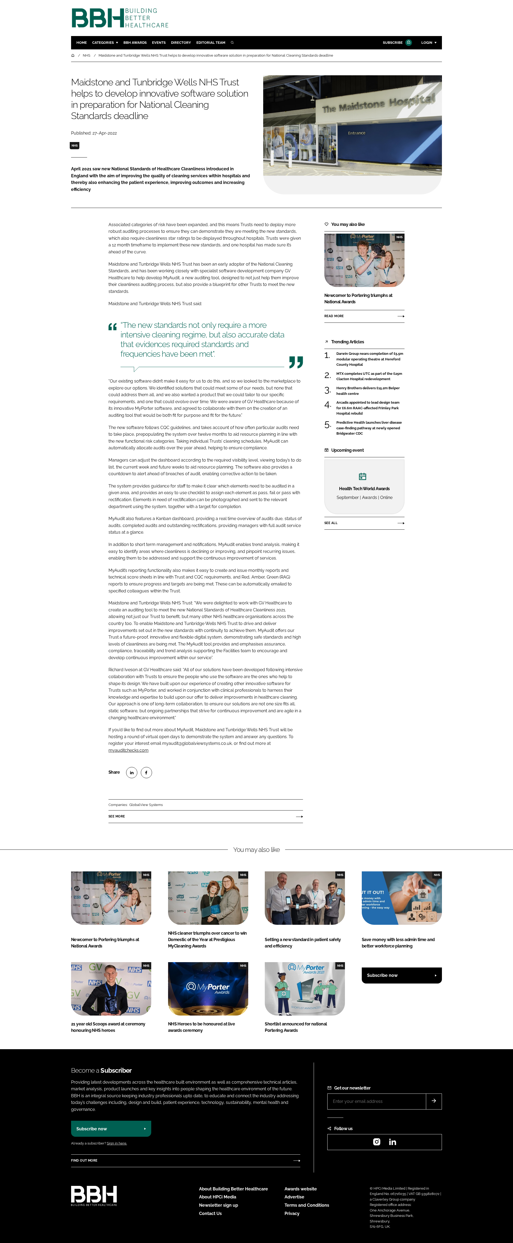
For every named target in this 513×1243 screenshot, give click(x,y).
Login (426, 43)
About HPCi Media (217, 1196)
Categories (103, 43)
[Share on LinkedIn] (131, 772)
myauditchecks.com (128, 750)
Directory (181, 43)
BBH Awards (135, 43)
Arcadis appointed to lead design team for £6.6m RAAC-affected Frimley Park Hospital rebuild (370, 408)
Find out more (84, 1160)
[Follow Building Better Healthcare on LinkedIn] (392, 1143)
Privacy (292, 1213)
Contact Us (210, 1213)
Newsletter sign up (218, 1205)
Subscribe (393, 43)
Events (159, 43)
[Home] (73, 55)
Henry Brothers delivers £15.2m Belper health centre (370, 391)
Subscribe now (382, 975)
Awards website (301, 1188)
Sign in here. (117, 1143)
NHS (75, 145)
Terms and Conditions (307, 1205)
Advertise (294, 1196)
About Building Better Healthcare (233, 1188)
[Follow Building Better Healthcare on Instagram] (376, 1143)
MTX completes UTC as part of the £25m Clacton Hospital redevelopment (370, 376)
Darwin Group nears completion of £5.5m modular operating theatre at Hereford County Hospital (370, 359)
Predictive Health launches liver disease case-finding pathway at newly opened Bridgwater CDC (370, 428)
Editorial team (210, 43)
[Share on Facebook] (146, 772)
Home (81, 43)
